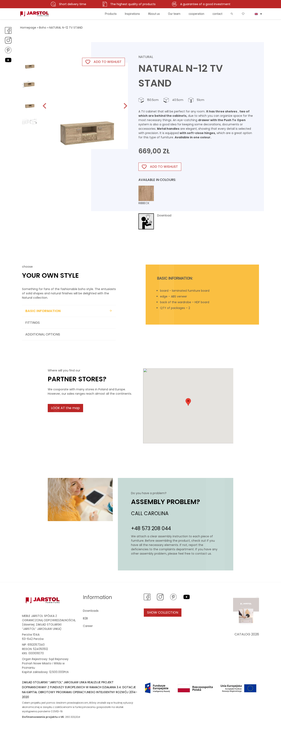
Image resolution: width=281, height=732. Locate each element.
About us (154, 13)
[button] (29, 61)
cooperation (196, 13)
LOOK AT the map (65, 408)
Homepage (28, 27)
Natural (145, 56)
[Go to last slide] (45, 106)
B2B (85, 618)
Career (88, 626)
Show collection (162, 612)
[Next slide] (125, 106)
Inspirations (132, 13)
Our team (174, 13)
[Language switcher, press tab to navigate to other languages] (258, 13)
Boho (42, 27)
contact (217, 13)
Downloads (91, 611)
